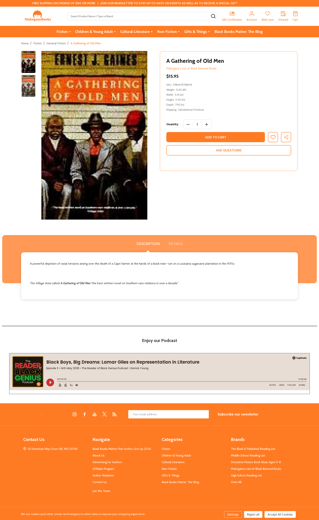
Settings (233, 514)
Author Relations (103, 475)
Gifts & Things (195, 31)
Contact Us (99, 482)
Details (176, 244)
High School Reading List (246, 475)
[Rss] (114, 414)
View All (236, 482)
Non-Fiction (167, 31)
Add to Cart (215, 137)
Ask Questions (228, 150)
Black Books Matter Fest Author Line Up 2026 (121, 449)
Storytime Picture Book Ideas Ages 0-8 (256, 462)
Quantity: (172, 124)
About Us (98, 455)
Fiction (62, 31)
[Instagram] (75, 414)
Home (25, 43)
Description (148, 244)
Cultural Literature (135, 31)
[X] (104, 414)
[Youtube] (95, 414)
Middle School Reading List (248, 455)
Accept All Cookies (280, 514)
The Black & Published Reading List (253, 449)
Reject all (253, 514)
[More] (70, 31)
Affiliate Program (103, 469)
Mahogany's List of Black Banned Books (256, 469)
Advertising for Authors (107, 462)
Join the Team (101, 491)
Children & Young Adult (94, 31)
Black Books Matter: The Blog (238, 31)
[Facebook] (85, 414)
